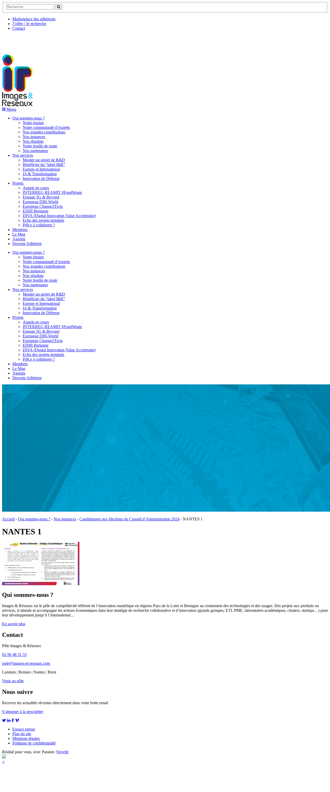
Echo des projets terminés (43, 220)
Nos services (22, 155)
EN (21, 40)
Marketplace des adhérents (33, 19)
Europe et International (41, 169)
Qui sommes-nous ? (28, 118)
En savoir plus (13, 624)
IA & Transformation (40, 174)
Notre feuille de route (40, 146)
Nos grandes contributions (44, 132)
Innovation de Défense (41, 178)
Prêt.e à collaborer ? (39, 225)
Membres (20, 229)
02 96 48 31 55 (14, 654)
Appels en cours (36, 188)
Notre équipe (33, 123)
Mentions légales (26, 738)
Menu (11, 109)
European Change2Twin (43, 206)
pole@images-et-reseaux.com (26, 663)
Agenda (18, 239)
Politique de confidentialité (34, 743)
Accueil (8, 519)
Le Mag (18, 234)
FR (40, 40)
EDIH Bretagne (35, 211)
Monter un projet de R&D (44, 160)
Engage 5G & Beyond (41, 197)
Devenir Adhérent (27, 243)
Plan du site (21, 734)
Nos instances (34, 136)
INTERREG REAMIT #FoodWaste (52, 192)
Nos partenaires (35, 150)
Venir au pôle (13, 681)
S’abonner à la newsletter (22, 711)
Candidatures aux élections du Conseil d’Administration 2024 (129, 519)
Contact (18, 28)
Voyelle (62, 752)
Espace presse (23, 729)
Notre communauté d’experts (46, 127)
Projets (17, 183)
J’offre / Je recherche (29, 23)
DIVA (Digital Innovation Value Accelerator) (59, 215)
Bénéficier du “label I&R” (44, 164)
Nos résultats (33, 141)
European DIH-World (40, 202)
